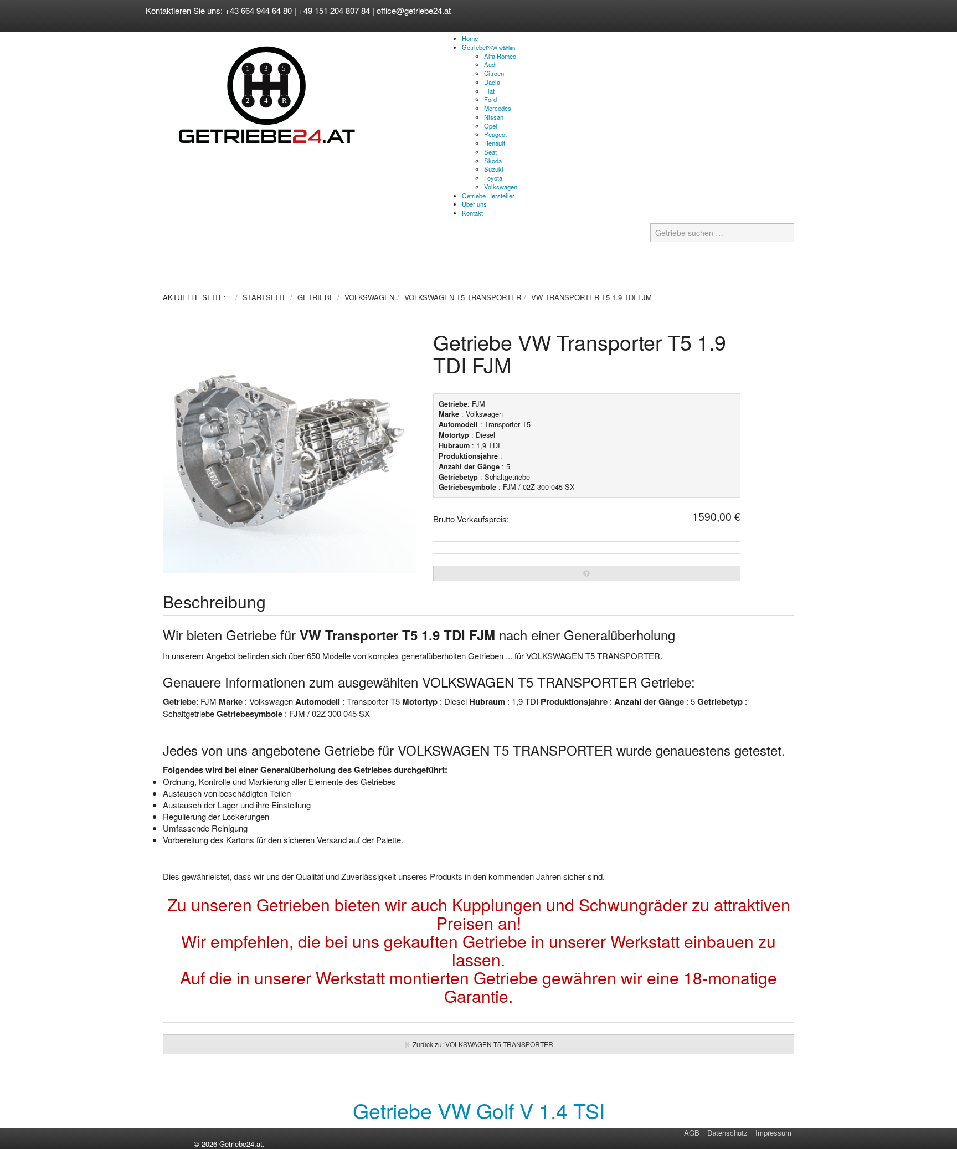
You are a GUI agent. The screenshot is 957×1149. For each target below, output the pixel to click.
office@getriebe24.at (414, 10)
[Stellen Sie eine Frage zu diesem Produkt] (586, 573)
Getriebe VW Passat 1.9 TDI (479, 1110)
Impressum (773, 1132)
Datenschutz (727, 1132)
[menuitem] (470, 38)
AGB (691, 1132)
